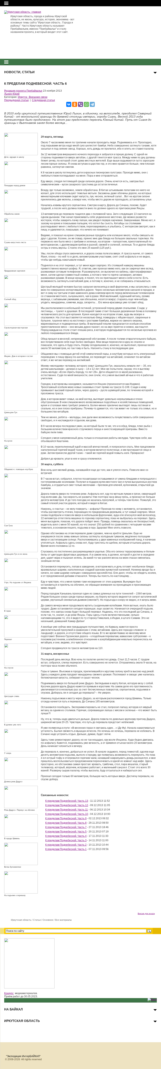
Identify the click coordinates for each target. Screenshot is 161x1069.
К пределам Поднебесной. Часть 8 (66, 822)
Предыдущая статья (16, 100)
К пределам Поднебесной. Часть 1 (66, 849)
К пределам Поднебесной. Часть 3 (66, 840)
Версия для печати (146, 914)
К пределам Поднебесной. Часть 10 (66, 814)
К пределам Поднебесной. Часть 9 (66, 818)
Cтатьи (37, 920)
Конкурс (9, 993)
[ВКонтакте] (68, 104)
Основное (48, 920)
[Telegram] (92, 104)
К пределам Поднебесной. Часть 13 (66, 800)
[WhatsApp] (86, 104)
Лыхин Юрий (11, 93)
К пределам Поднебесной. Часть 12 (66, 805)
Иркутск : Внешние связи (32, 97)
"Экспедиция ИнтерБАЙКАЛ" (23, 1056)
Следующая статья (43, 100)
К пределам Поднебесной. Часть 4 (66, 836)
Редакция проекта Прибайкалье (23, 90)
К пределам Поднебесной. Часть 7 (66, 827)
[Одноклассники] (74, 104)
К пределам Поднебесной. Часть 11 (66, 809)
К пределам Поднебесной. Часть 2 (66, 844)
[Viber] (80, 104)
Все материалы (63, 920)
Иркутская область (21, 920)
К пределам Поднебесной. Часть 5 (66, 831)
